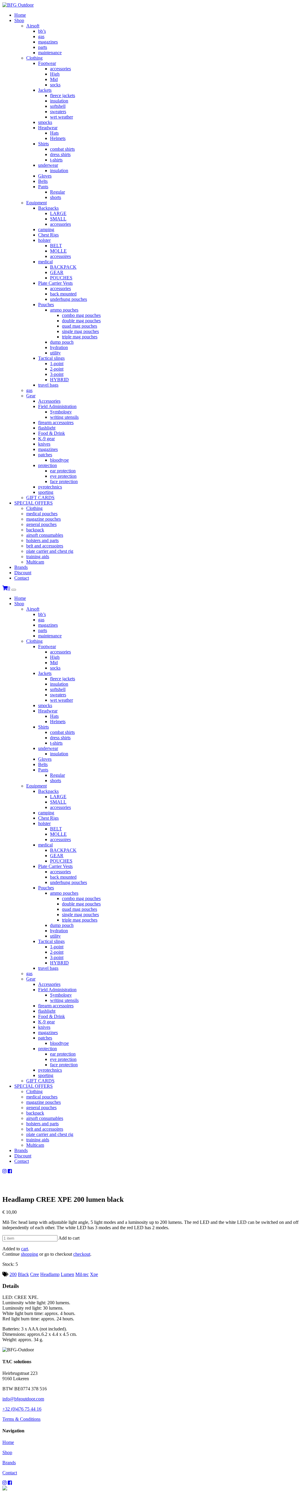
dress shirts (60, 154)
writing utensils (64, 417)
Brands (21, 567)
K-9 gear (46, 438)
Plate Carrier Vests (55, 283)
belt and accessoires (44, 545)
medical (45, 261)
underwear (48, 165)
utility (55, 352)
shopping (29, 1254)
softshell (58, 106)
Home (20, 15)
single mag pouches (80, 331)
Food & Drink (51, 433)
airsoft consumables (44, 535)
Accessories (49, 401)
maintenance (50, 52)
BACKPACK (63, 267)
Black (23, 1274)
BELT (56, 245)
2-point (56, 368)
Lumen (67, 1274)
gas (41, 36)
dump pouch (62, 342)
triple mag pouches (79, 336)
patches (45, 454)
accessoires (60, 256)
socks (55, 84)
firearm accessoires (56, 422)
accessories (60, 68)
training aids (37, 556)
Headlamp (50, 1274)
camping (46, 229)
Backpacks (48, 208)
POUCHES (61, 277)
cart (24, 1248)
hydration (59, 347)
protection (47, 465)
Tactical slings (51, 358)
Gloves (45, 175)
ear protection (63, 470)
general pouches (41, 524)
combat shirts (62, 149)
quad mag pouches (79, 326)
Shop (19, 20)
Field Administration (57, 406)
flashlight (46, 427)
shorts (55, 197)
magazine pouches (43, 519)
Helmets (58, 138)
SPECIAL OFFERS (33, 502)
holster (44, 240)
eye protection (63, 476)
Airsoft (32, 25)
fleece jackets (62, 95)
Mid (54, 79)
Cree (34, 1274)
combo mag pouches (81, 315)
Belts (43, 181)
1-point (56, 363)
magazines (48, 41)
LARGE (58, 213)
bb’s (42, 31)
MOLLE (58, 250)
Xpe (94, 1274)
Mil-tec (82, 1274)
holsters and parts (42, 540)
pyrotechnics (50, 486)
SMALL (58, 218)
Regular (57, 191)
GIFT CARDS (40, 497)
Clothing (34, 57)
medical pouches (41, 513)
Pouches (46, 304)
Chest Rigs (48, 234)
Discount (22, 572)
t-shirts (56, 159)
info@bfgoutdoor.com (23, 1398)
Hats (54, 133)
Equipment (36, 202)
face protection (64, 481)
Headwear (47, 127)
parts (42, 47)
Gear (30, 395)
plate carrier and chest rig (49, 551)
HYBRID (59, 379)
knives (44, 443)
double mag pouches (81, 320)
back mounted (63, 293)
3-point (56, 374)
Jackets (45, 90)
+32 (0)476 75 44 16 (21, 1408)
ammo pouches (64, 309)
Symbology (61, 411)
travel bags (48, 384)
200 (13, 1274)
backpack (35, 529)
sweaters (58, 111)
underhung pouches (68, 299)
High (55, 74)
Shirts (43, 143)
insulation (59, 100)
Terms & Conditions (21, 1419)
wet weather (61, 116)
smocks (45, 122)
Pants (43, 186)
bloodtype (59, 460)
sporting (45, 492)
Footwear (47, 63)
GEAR (56, 272)
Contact (21, 578)
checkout (81, 1254)
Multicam (35, 561)
